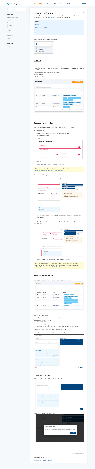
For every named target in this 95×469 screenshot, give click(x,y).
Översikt (37, 24)
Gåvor (8, 38)
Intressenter (10, 25)
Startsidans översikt (11, 20)
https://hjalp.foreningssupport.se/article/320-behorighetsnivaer (49, 170)
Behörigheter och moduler (12, 17)
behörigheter (51, 17)
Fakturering (9, 33)
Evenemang (10, 35)
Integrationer (10, 46)
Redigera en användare (41, 30)
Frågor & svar (46, 4)
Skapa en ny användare (41, 27)
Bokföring (84, 4)
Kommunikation (10, 28)
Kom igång (54, 4)
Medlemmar (9, 22)
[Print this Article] (83, 13)
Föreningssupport (74, 465)
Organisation (10, 40)
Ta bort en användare (40, 33)
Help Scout (86, 465)
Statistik (9, 30)
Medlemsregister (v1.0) (64, 4)
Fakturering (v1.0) (76, 4)
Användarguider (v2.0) (36, 4)
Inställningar (10, 43)
